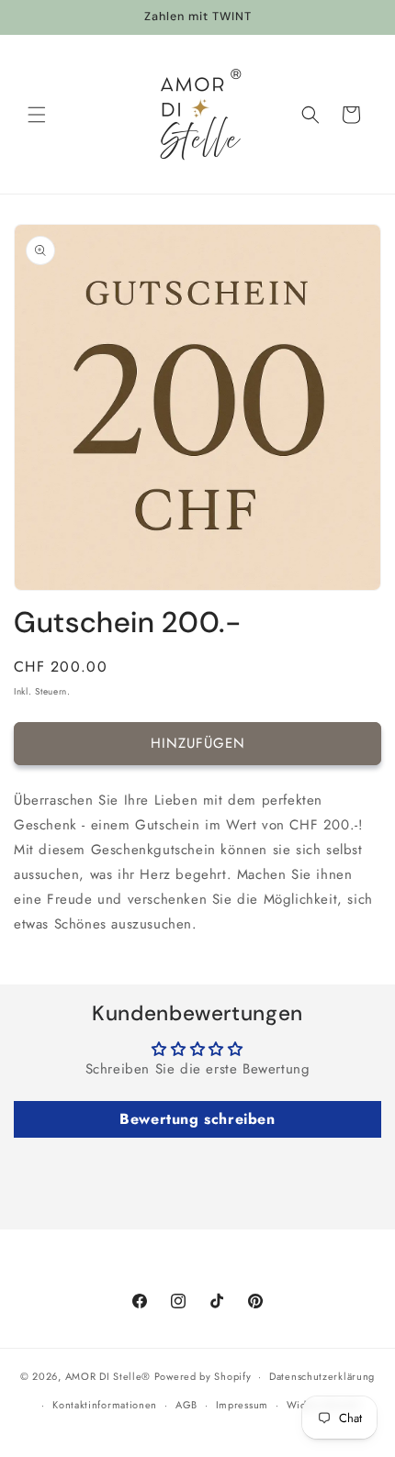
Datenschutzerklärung (322, 1376)
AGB (186, 1404)
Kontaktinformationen (104, 1404)
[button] (37, 115)
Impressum (242, 1404)
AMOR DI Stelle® (108, 1376)
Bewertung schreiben (197, 1118)
